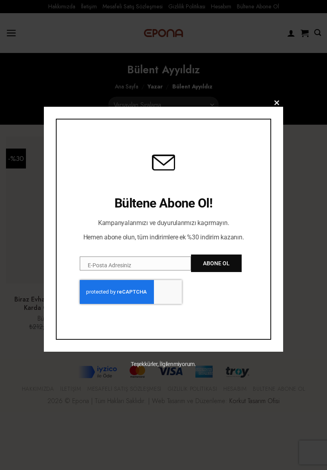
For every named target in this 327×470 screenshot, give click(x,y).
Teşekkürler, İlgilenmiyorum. (163, 364)
